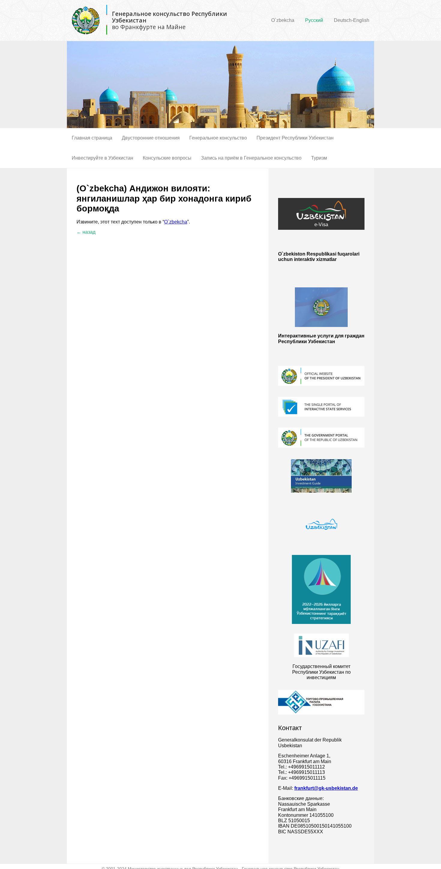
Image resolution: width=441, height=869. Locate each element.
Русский (314, 20)
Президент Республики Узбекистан (295, 137)
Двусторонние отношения (151, 137)
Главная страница (92, 137)
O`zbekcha (282, 20)
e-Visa (321, 224)
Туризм (319, 157)
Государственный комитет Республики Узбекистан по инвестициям (321, 672)
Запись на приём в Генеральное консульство (251, 157)
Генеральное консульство (218, 137)
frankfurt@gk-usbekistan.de (326, 788)
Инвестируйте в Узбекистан (102, 157)
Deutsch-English (351, 20)
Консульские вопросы (167, 157)
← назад (85, 232)
